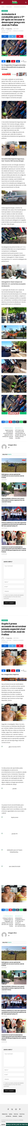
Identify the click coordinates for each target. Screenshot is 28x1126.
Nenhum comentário (18, 30)
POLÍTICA (22, 1114)
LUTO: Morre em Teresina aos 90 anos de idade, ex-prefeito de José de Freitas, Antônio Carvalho (20, 434)
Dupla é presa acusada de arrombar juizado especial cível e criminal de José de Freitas (7, 434)
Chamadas (4, 10)
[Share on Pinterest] (19, 36)
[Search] (26, 2)
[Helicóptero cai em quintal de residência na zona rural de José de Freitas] (14, 465)
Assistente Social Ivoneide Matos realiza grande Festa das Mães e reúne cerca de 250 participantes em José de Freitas (13, 549)
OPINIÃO (15, 1116)
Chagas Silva (9, 28)
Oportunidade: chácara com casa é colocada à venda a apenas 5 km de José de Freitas (12, 500)
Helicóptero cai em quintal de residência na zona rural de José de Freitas (12, 475)
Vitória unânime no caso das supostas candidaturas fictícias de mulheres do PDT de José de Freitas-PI (13, 524)
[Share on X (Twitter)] (12, 36)
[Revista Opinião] (15, 2)
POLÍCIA (16, 1114)
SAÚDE (20, 1116)
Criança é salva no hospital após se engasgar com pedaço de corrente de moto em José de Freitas (7, 922)
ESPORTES (8, 1116)
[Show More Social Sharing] (25, 36)
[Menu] (2, 2)
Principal (5, 1114)
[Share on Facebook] (5, 36)
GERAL (10, 1114)
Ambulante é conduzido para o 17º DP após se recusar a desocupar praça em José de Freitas (20, 922)
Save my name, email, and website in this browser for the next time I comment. (14, 596)
